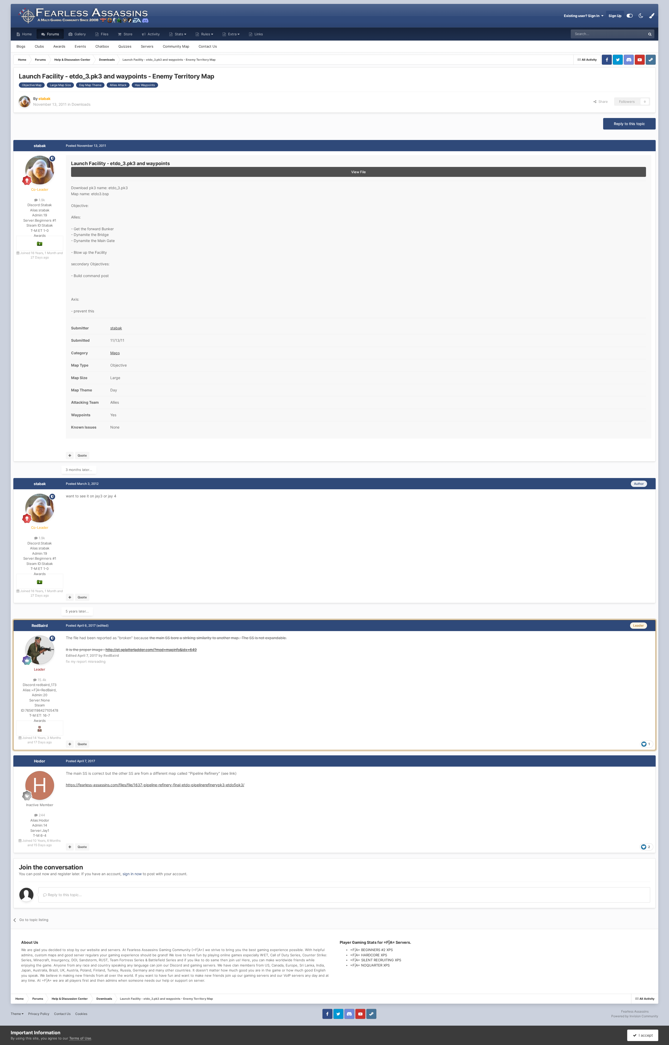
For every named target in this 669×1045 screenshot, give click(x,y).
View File (358, 172)
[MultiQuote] (70, 455)
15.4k (41, 680)
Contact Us (208, 46)
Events (80, 46)
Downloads (81, 104)
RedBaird (40, 625)
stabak (40, 145)
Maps (115, 353)
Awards (59, 46)
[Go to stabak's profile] (24, 101)
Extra (232, 34)
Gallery (79, 34)
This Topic (630, 34)
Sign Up (615, 16)
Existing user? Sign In (582, 16)
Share (602, 101)
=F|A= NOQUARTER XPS (370, 965)
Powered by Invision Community (634, 1016)
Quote (82, 455)
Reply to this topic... (64, 894)
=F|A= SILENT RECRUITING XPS (375, 960)
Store (127, 34)
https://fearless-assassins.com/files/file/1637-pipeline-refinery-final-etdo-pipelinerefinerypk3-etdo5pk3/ (155, 785)
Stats (179, 34)
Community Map (176, 46)
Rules (205, 34)
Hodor (39, 761)
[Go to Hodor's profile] (39, 785)
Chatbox (102, 46)
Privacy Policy (38, 1014)
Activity (153, 34)
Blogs (20, 46)
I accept (645, 1035)
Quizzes (124, 46)
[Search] (649, 34)
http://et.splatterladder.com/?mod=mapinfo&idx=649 (151, 649)
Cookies (81, 1014)
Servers (147, 46)
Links (258, 34)
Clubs (39, 46)
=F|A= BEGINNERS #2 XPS (371, 950)
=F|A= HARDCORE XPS (368, 955)
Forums (52, 34)
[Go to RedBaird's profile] (39, 650)
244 (41, 815)
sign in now (132, 874)
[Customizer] (629, 16)
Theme (16, 1014)
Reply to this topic (629, 123)
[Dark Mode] (640, 16)
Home (26, 34)
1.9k (41, 200)
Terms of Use (80, 1038)
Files (104, 34)
